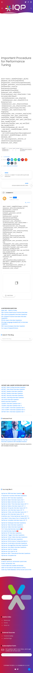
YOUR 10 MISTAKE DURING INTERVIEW (12, 565)
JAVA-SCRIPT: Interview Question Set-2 (13, 410)
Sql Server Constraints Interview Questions (14, 543)
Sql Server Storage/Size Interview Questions (14, 545)
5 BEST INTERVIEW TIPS (8, 563)
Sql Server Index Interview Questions (12, 527)
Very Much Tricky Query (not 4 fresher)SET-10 (15, 518)
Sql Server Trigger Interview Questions (12, 535)
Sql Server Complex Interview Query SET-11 (14, 520)
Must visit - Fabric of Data (9, 310)
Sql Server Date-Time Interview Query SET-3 (14, 504)
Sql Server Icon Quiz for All (9, 551)
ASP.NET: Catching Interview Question (12, 397)
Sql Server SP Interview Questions (11, 533)
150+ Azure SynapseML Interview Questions (14, 314)
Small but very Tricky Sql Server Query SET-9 (14, 516)
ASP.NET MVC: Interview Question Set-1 (13, 412)
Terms (6, 623)
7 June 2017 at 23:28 (13, 199)
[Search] (31, 8)
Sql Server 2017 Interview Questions (12, 498)
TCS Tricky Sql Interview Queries (11, 529)
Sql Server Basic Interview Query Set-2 (12, 502)
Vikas (10, 197)
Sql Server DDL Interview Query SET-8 (12, 514)
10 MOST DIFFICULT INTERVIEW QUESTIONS (14, 561)
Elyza (15, 665)
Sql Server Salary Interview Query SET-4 (13, 506)
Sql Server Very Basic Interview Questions (13, 547)
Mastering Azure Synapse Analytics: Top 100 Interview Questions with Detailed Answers (14, 440)
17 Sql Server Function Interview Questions (14, 496)
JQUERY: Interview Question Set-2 (11, 405)
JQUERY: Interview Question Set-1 (11, 403)
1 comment (6, 156)
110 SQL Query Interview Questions (11, 320)
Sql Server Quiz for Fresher (9, 549)
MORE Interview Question (8, 401)
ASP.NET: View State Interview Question (13, 389)
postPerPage (8, 638)
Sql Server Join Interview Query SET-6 (12, 510)
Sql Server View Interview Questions (12, 525)
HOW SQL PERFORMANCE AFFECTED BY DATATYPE (16, 570)
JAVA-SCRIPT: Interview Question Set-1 (13, 408)
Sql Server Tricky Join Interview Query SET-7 (14, 512)
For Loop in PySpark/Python (9, 328)
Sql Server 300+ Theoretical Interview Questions (15, 553)
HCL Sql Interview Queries (9, 531)
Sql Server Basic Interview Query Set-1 (12, 500)
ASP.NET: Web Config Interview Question (13, 387)
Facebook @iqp (8, 636)
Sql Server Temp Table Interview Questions (14, 537)
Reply (28, 202)
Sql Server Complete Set (8, 555)
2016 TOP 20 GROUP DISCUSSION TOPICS (13, 568)
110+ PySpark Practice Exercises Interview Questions (13, 317)
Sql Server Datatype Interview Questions (13, 523)
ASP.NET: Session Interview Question (12, 391)
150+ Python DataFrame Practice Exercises (14, 312)
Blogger (27, 665)
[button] (8, 159)
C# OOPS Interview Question (10, 399)
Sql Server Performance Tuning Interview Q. (14, 541)
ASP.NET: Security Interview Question (12, 395)
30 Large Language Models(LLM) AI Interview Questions (14, 323)
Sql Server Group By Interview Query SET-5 (14, 508)
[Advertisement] (16, 34)
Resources (7, 620)
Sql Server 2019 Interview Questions (11, 493)
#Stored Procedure (12, 166)
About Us (6, 625)
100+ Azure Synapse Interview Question (13, 326)
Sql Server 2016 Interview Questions (12, 539)
